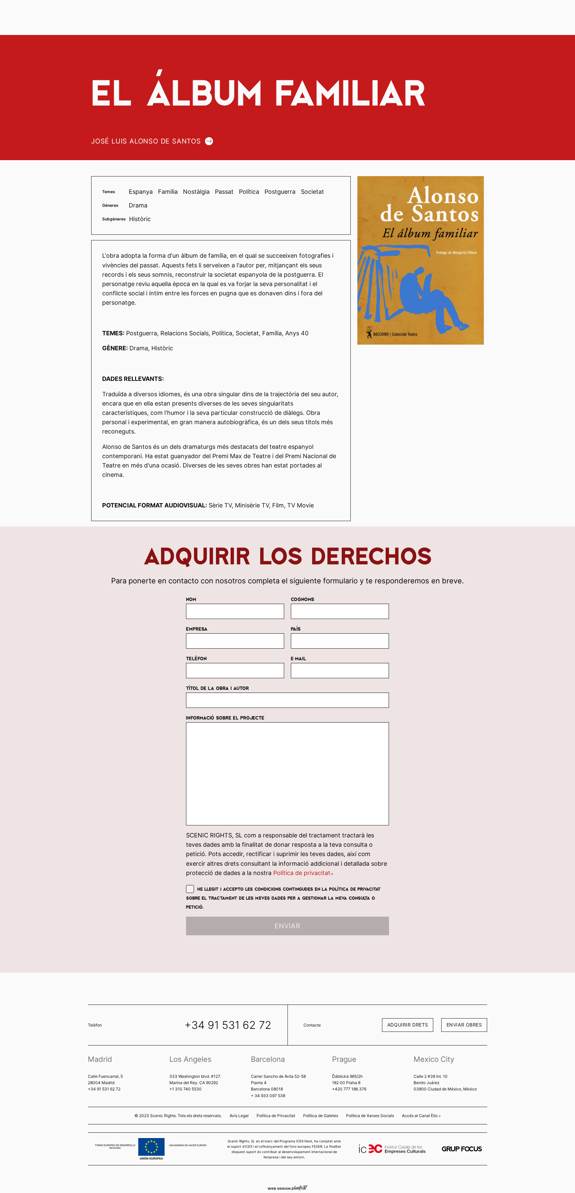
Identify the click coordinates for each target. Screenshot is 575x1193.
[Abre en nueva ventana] (462, 1148)
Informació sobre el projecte (225, 717)
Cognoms (302, 599)
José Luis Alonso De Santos (146, 141)
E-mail (298, 658)
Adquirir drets (407, 1025)
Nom (191, 599)
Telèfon (196, 658)
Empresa (197, 628)
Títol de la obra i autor (217, 688)
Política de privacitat (303, 872)
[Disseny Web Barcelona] (287, 1187)
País (295, 628)
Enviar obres (464, 1025)
